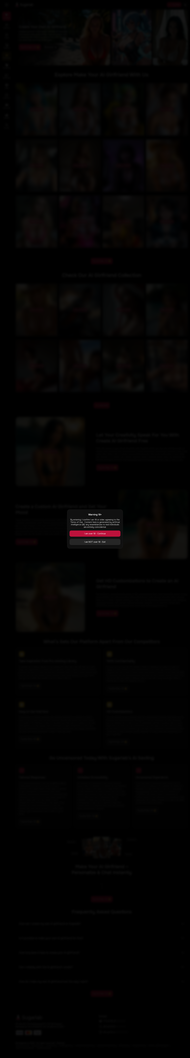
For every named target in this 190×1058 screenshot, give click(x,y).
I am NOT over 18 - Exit (95, 542)
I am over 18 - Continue (95, 533)
